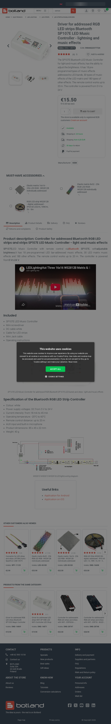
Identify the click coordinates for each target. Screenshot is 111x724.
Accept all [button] (55, 369)
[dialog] (55, 362)
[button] (55, 376)
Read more (73, 362)
